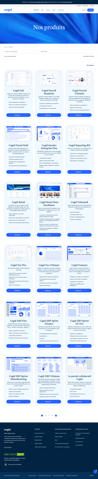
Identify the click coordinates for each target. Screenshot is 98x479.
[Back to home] (18, 10)
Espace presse (58, 436)
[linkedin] (5, 450)
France (92, 5)
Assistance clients (79, 438)
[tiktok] (16, 450)
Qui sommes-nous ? (39, 433)
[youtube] (8, 450)
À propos (79, 5)
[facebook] (19, 450)
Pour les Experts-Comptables (62, 447)
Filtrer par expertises (11, 51)
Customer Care (79, 441)
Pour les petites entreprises (62, 443)
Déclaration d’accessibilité (58, 475)
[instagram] (12, 450)
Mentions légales (32, 475)
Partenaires (85, 5)
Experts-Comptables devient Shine (38, 2)
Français (91, 475)
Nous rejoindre (79, 445)
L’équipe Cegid (38, 436)
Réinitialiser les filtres (88, 56)
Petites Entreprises (67, 2)
